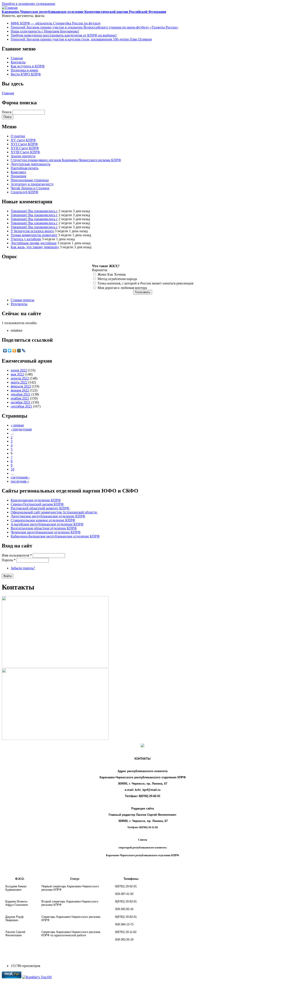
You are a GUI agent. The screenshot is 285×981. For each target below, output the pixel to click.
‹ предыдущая (21, 429)
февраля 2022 (21, 386)
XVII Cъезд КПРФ (25, 148)
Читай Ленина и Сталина (30, 188)
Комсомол (18, 172)
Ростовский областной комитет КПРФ (40, 508)
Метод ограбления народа (117, 279)
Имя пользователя (17, 555)
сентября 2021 (21, 406)
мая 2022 (17, 374)
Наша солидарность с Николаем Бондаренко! (45, 31)
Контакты (18, 62)
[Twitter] (9, 350)
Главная (17, 58)
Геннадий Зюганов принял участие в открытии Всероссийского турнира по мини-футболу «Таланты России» (94, 27)
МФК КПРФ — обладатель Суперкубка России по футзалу (56, 23)
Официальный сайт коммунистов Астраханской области (54, 512)
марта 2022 (19, 382)
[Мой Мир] (19, 350)
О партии (18, 136)
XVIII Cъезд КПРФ (25, 152)
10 (12, 469)
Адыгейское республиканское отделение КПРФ (47, 524)
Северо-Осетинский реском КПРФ (37, 504)
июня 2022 (19, 370)
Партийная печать (24, 168)
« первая (17, 425)
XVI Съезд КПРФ (24, 144)
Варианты (99, 270)
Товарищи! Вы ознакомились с (34, 211)
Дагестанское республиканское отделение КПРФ (48, 516)
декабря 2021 (21, 394)
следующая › (20, 477)
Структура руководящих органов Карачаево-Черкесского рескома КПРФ (66, 160)
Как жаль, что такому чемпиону (35, 247)
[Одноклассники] (14, 350)
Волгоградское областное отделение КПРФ (44, 528)
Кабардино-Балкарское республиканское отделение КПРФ (55, 536)
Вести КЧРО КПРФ (26, 74)
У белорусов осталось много (32, 231)
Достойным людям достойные (34, 243)
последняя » (20, 481)
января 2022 (20, 390)
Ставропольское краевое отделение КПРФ (43, 520)
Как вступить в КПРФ (28, 66)
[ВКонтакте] (5, 350)
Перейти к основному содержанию (28, 4)
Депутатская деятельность (30, 164)
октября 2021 (21, 402)
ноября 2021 (20, 398)
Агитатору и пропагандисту (32, 184)
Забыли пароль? (23, 568)
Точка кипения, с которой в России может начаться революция (145, 283)
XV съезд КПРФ (23, 140)
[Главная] (9, 8)
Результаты (19, 304)
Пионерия (18, 176)
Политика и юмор (24, 70)
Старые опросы (22, 300)
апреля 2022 (20, 378)
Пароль (9, 560)
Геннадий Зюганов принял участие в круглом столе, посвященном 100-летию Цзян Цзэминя (81, 39)
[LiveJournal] (23, 350)
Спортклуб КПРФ (24, 192)
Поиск (7, 112)
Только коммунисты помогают (34, 235)
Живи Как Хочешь (112, 274)
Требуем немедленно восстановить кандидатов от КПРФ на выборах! (64, 35)
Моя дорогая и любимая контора (122, 288)
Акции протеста (23, 156)
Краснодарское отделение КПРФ (36, 500)
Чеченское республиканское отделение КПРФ (46, 532)
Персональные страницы (30, 180)
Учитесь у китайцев (26, 239)
